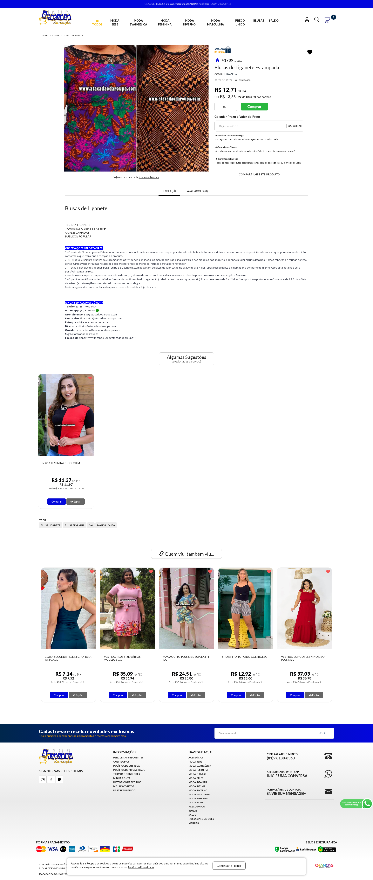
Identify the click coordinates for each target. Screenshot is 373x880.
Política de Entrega (126, 765)
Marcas (193, 822)
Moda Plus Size (198, 798)
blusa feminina (75, 525)
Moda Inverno (189, 22)
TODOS (97, 24)
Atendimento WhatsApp (287, 774)
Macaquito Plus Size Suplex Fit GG (134, 658)
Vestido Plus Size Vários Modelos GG (69, 658)
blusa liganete (50, 525)
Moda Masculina (215, 22)
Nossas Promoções (201, 818)
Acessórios (196, 757)
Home (45, 35)
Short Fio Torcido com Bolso (192, 656)
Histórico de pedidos (127, 782)
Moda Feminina (165, 22)
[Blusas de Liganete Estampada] (100, 108)
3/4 (91, 525)
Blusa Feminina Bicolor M (61, 462)
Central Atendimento (282, 756)
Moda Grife (195, 778)
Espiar (77, 501)
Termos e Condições (126, 773)
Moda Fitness (197, 773)
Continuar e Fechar (229, 865)
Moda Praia (196, 802)
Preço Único (240, 22)
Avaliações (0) (197, 191)
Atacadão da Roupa (149, 177)
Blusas (258, 20)
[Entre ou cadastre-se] (308, 19)
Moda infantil (197, 782)
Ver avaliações (242, 79)
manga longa (106, 525)
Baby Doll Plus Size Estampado (311, 656)
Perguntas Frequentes (128, 757)
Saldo (274, 20)
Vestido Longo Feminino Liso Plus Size (250, 658)
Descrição (169, 191)
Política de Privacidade (129, 769)
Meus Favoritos (123, 786)
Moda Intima (196, 786)
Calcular (295, 126)
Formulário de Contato (287, 791)
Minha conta (122, 778)
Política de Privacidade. (141, 867)
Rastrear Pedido (124, 790)
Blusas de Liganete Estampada (67, 35)
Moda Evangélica (138, 22)
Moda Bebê (114, 22)
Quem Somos (121, 761)
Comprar (254, 106)
